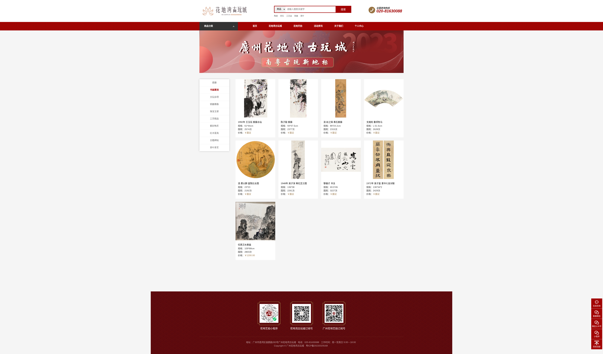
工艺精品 (214, 119)
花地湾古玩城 (275, 26)
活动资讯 (318, 26)
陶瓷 (276, 16)
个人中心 (359, 26)
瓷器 (214, 83)
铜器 (296, 16)
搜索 (343, 9)
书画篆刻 (214, 90)
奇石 (282, 16)
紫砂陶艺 (214, 126)
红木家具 (214, 133)
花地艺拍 (297, 26)
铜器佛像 (214, 104)
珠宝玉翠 (214, 111)
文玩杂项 (214, 97)
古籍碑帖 (214, 140)
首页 (255, 26)
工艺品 (289, 16)
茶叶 (302, 16)
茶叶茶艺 (214, 147)
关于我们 (338, 26)
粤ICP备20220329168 (317, 346)
